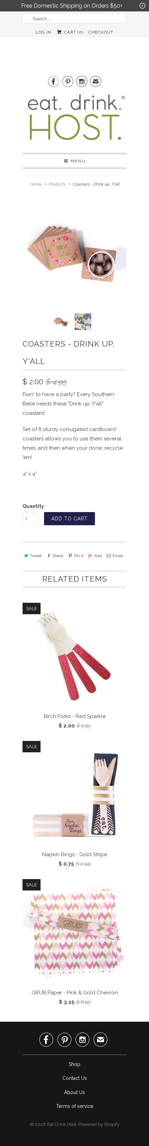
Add (98, 555)
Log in (43, 32)
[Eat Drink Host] (74, 120)
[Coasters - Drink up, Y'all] (74, 251)
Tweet (36, 555)
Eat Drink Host (61, 1124)
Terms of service (74, 1106)
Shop (74, 1064)
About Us (74, 1092)
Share (57, 555)
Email (118, 555)
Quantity (33, 506)
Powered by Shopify (99, 1124)
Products (57, 184)
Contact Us (74, 1078)
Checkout (100, 32)
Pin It (78, 555)
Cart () (73, 32)
